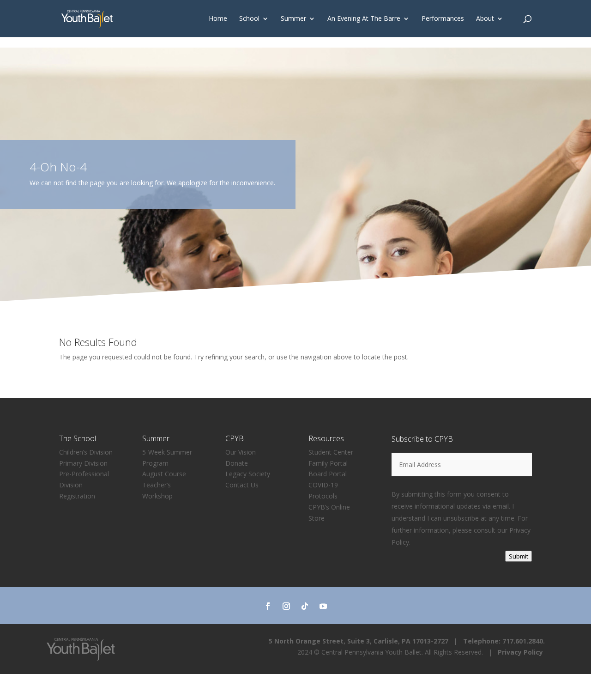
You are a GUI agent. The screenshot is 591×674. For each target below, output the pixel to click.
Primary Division (83, 463)
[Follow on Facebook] (267, 606)
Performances (443, 19)
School (249, 19)
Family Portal (328, 463)
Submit (518, 556)
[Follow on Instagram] (286, 606)
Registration (77, 496)
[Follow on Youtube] (323, 606)
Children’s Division (86, 452)
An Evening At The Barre (363, 19)
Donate (236, 463)
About (485, 19)
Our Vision (240, 452)
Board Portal (327, 473)
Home (218, 19)
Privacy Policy (520, 652)
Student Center (330, 452)
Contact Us (242, 484)
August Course (164, 473)
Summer (293, 19)
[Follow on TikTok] (304, 606)
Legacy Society (247, 473)
